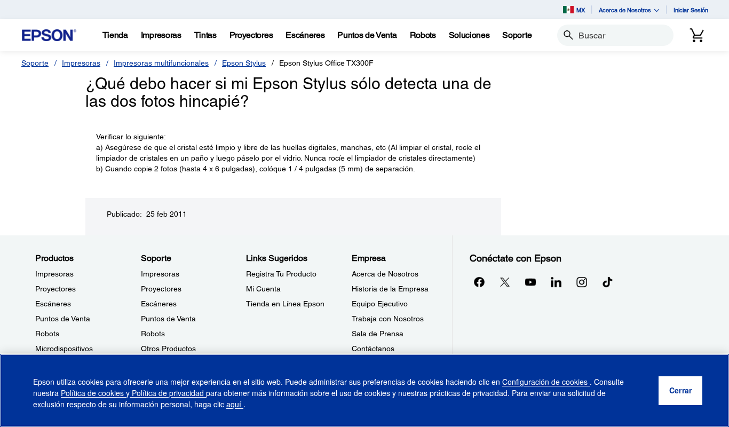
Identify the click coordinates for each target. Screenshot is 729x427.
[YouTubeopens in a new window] (530, 281)
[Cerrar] (680, 390)
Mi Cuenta (263, 288)
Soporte (35, 63)
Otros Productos (168, 348)
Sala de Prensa (377, 333)
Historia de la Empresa (390, 288)
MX (580, 9)
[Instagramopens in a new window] (581, 281)
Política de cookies (93, 393)
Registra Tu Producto (281, 274)
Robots (47, 333)
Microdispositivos (64, 348)
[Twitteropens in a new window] (504, 281)
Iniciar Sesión (690, 9)
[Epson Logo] (49, 35)
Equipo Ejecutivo (380, 303)
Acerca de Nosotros (385, 274)
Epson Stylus (244, 63)
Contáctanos (373, 348)
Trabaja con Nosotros (388, 318)
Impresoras (81, 63)
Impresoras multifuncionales (161, 63)
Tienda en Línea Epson (285, 303)
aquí (234, 404)
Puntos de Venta (62, 318)
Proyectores (55, 288)
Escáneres (53, 303)
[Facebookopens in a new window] (479, 281)
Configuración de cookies (546, 381)
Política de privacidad (168, 393)
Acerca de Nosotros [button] (625, 9)
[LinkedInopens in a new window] (556, 281)
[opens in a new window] (607, 281)
